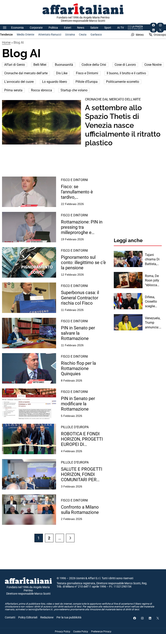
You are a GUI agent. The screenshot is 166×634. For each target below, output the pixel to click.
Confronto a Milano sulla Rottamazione (80, 510)
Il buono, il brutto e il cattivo (126, 73)
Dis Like (61, 73)
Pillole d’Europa (75, 427)
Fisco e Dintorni (87, 73)
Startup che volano (74, 90)
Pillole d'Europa (87, 82)
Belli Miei (39, 65)
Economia (17, 27)
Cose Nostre (153, 65)
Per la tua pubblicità (68, 617)
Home (6, 42)
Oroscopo (160, 34)
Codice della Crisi (94, 65)
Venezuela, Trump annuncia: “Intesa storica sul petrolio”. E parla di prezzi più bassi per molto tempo (152, 323)
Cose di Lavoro (125, 65)
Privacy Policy (62, 631)
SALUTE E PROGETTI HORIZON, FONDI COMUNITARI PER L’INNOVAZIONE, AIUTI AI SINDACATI (83, 475)
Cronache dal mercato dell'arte (26, 73)
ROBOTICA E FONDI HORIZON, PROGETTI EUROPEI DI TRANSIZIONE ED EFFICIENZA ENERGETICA (82, 439)
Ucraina (70, 34)
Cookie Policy (80, 631)
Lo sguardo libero (54, 82)
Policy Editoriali (27, 617)
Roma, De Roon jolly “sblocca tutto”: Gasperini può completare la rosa (153, 280)
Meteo (140, 34)
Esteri (67, 27)
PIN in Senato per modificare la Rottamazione (78, 404)
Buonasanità (64, 65)
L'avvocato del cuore (19, 82)
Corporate (36, 27)
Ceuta (82, 34)
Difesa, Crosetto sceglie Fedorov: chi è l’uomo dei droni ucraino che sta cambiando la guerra (153, 301)
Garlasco (96, 34)
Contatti (10, 617)
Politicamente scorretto (122, 82)
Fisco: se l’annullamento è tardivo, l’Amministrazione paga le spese (83, 192)
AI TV (120, 27)
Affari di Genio (14, 65)
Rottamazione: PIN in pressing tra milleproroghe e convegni (81, 227)
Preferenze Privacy (101, 631)
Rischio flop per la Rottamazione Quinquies (78, 368)
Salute (94, 27)
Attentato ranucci (49, 34)
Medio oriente (25, 34)
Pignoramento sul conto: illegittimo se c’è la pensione (83, 263)
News (80, 27)
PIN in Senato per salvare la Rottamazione (78, 333)
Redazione (46, 617)
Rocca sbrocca (41, 90)
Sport (107, 27)
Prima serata (13, 90)
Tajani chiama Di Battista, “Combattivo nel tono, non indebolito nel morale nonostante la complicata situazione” (153, 259)
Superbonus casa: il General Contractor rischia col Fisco (80, 298)
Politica (53, 27)
